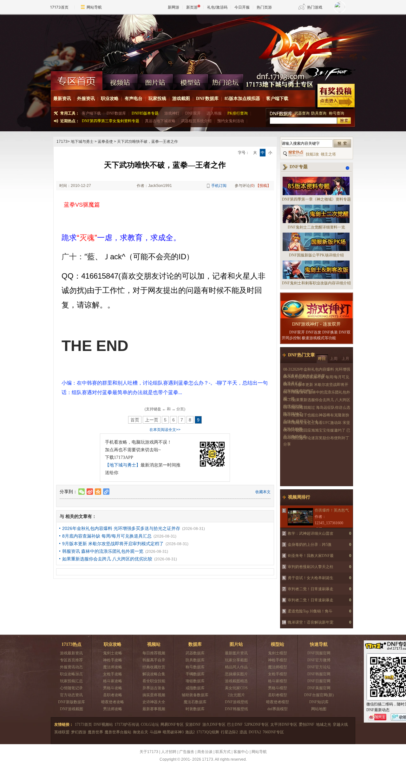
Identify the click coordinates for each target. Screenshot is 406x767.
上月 (345, 358)
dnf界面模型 (277, 709)
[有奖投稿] (335, 96)
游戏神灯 (172, 113)
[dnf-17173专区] (203, 42)
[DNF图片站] (155, 80)
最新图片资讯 (236, 653)
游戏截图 (181, 98)
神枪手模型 (277, 660)
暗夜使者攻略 (112, 702)
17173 (62, 141)
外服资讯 (86, 98)
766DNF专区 (273, 732)
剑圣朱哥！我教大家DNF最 (311, 555)
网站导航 (94, 7)
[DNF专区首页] (76, 80)
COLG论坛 (150, 724)
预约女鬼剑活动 (230, 121)
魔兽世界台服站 (118, 732)
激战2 (190, 732)
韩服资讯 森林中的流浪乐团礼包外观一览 (102, 551)
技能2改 (312, 154)
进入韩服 (214, 113)
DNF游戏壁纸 (236, 702)
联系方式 (223, 752)
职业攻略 (110, 98)
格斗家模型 (277, 681)
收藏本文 (263, 492)
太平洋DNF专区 (283, 724)
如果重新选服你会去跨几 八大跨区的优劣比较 (107, 558)
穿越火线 (340, 724)
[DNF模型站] (190, 80)
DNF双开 (193, 113)
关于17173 (149, 752)
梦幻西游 (78, 732)
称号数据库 (195, 667)
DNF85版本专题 (145, 113)
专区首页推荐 (71, 660)
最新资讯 (62, 98)
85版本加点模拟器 (242, 98)
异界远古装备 (153, 688)
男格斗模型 (277, 688)
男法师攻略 (112, 709)
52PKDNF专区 (256, 724)
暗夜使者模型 (277, 702)
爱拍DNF (306, 724)
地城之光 (323, 724)
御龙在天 (140, 732)
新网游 (173, 7)
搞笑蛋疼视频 (153, 695)
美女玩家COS (236, 688)
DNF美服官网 (319, 688)
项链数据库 (195, 681)
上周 (333, 358)
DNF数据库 (207, 98)
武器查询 (302, 113)
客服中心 (241, 752)
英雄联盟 (61, 732)
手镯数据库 (195, 674)
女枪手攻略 (112, 674)
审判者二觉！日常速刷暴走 (310, 589)
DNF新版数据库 (71, 702)
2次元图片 (236, 695)
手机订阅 (218, 185)
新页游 (192, 7)
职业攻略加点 (71, 674)
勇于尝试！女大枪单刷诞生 (310, 578)
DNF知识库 (319, 702)
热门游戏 (314, 7)
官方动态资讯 (71, 695)
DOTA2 (255, 732)
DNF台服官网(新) (319, 695)
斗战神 (155, 732)
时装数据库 (195, 709)
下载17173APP (119, 457)
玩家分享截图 (236, 660)
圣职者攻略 (112, 695)
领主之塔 (328, 154)
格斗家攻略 (112, 681)
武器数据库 (195, 653)
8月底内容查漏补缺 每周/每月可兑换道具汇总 (107, 536)
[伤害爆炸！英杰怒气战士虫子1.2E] (300, 517)
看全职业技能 (153, 681)
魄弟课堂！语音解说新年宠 (310, 622)
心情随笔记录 (71, 688)
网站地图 (318, 709)
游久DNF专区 (214, 724)
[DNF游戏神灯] (316, 309)
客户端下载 (277, 98)
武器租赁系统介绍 (196, 121)
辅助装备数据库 (195, 695)
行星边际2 (229, 732)
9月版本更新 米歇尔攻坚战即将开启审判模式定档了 (113, 543)
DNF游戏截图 (71, 709)
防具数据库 (195, 660)
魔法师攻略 (112, 667)
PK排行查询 (237, 113)
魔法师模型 (277, 667)
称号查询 (336, 113)
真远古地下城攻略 (160, 121)
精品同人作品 (236, 667)
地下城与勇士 (82, 141)
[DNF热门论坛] (225, 80)
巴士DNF (235, 724)
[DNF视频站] (120, 80)
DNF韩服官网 (319, 674)
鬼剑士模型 (277, 653)
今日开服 (242, 7)
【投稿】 (263, 185)
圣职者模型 (277, 695)
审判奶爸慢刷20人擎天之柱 (310, 567)
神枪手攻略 (112, 660)
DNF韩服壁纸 (236, 709)
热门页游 (264, 7)
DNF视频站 (103, 724)
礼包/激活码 (217, 7)
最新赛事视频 (153, 709)
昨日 (322, 358)
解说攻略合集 (153, 674)
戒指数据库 (195, 688)
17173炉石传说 (127, 724)
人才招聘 (168, 752)
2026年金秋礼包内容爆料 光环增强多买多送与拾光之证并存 (121, 528)
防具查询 (319, 113)
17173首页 (59, 7)
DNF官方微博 (319, 660)
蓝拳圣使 (105, 141)
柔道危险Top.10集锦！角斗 (310, 611)
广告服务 (186, 752)
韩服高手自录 (153, 660)
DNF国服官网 (319, 653)
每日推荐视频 (153, 653)
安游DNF (193, 724)
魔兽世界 (95, 732)
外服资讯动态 (71, 667)
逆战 (243, 732)
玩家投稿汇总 (71, 681)
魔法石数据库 (195, 702)
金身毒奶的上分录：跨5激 (309, 544)
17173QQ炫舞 (207, 732)
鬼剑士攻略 (112, 653)
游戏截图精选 (236, 681)
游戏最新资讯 (71, 653)
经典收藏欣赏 (153, 667)
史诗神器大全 (153, 702)
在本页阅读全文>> (164, 429)
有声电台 (133, 98)
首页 (134, 419)
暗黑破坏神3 (173, 732)
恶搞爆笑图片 (236, 674)
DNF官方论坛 (319, 667)
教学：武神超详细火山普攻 (310, 533)
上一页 (151, 419)
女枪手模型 (277, 674)
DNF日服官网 (319, 681)
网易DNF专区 (172, 724)
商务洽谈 (205, 752)
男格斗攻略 (112, 688)
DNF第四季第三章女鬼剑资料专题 (110, 121)
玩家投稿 (157, 98)
